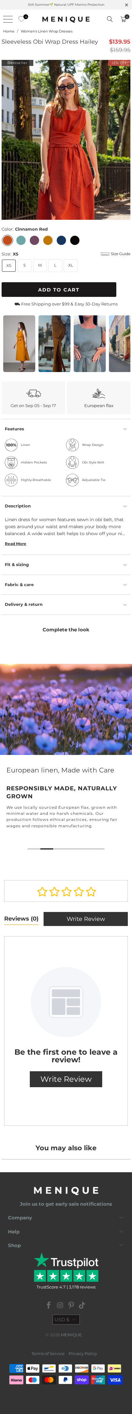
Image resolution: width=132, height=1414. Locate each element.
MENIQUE (71, 1334)
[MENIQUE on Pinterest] (71, 1306)
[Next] (125, 140)
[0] (19, 19)
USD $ (61, 1320)
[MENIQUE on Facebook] (49, 1306)
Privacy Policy (83, 1353)
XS (8, 265)
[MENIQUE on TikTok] (82, 1306)
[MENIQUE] (66, 19)
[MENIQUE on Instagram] (60, 1306)
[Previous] (6, 140)
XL (70, 265)
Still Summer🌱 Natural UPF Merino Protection (66, 5)
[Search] (110, 19)
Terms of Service (48, 1353)
